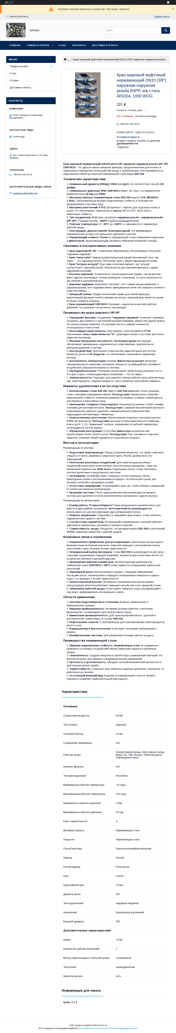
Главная (14, 45)
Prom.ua (103, 1025)
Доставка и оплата (105, 45)
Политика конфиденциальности (122, 1028)
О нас (62, 45)
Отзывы (14, 80)
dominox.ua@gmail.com (25, 193)
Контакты (79, 45)
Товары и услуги (37, 45)
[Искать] (165, 30)
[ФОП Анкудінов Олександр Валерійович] (16, 36)
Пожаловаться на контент (92, 1028)
